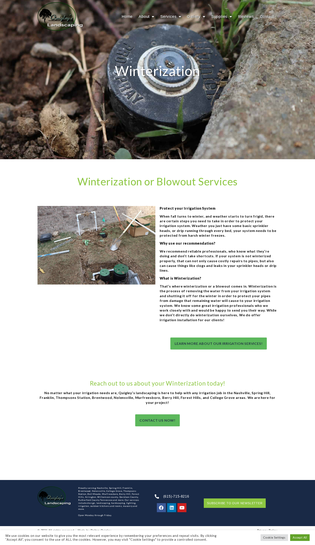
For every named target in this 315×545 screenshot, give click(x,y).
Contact (267, 16)
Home (127, 16)
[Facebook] (161, 507)
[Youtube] (181, 507)
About (144, 16)
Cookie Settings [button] (274, 537)
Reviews (246, 16)
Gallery (194, 16)
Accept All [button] (300, 537)
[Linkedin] (171, 507)
